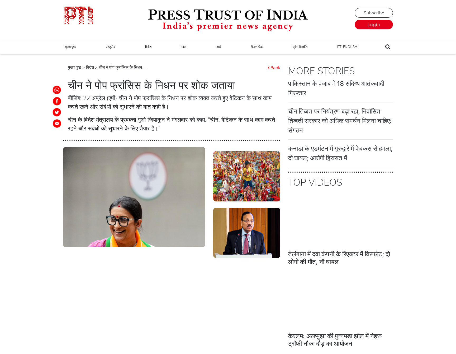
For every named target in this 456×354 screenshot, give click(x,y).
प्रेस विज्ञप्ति (300, 47)
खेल (183, 47)
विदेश (148, 47)
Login (374, 24)
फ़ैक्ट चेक (257, 47)
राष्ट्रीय (110, 47)
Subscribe (374, 13)
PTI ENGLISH (347, 47)
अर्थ (218, 47)
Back (275, 67)
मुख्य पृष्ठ (70, 47)
